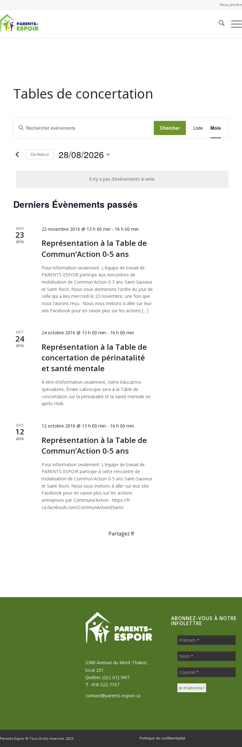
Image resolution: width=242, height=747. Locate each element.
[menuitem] (229, 4)
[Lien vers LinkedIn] (228, 738)
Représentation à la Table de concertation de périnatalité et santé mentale (94, 357)
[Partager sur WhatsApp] (103, 551)
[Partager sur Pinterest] (139, 551)
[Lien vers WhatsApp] (209, 738)
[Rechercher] (218, 24)
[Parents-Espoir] (30, 24)
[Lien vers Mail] (218, 738)
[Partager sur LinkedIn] (175, 551)
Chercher (170, 128)
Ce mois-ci (40, 154)
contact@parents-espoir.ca (112, 696)
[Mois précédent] (17, 154)
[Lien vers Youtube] (237, 738)
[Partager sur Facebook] (31, 551)
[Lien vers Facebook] (199, 738)
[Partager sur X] (67, 551)
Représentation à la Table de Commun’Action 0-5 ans (94, 248)
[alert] (122, 179)
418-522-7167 (105, 685)
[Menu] (233, 24)
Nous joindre (231, 4)
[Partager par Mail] (211, 551)
